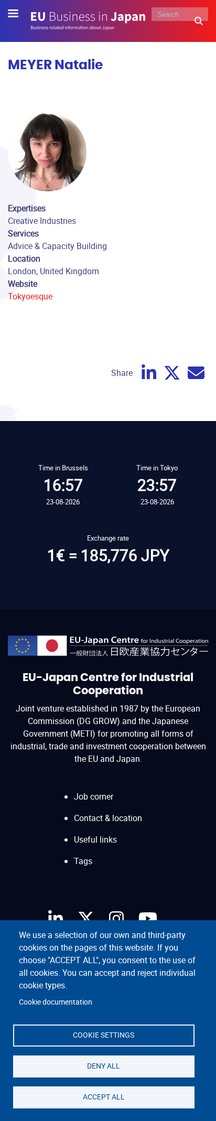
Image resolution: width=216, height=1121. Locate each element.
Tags (83, 861)
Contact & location (108, 818)
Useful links (95, 839)
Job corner (93, 796)
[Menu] (19, 14)
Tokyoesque (30, 296)
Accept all (104, 1097)
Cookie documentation (55, 1002)
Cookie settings (103, 1035)
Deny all (103, 1066)
